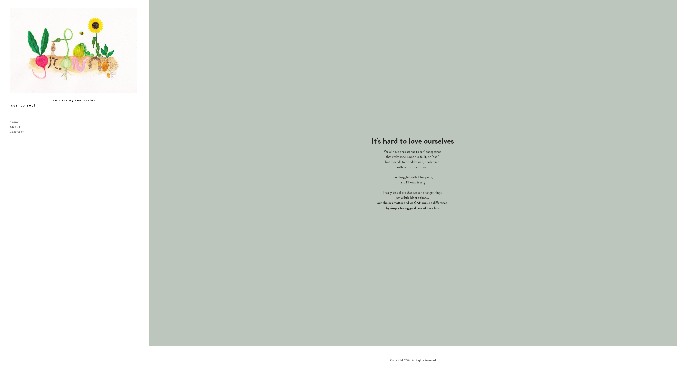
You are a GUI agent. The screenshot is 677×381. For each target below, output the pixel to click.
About (15, 127)
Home (14, 122)
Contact (17, 132)
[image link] (73, 50)
